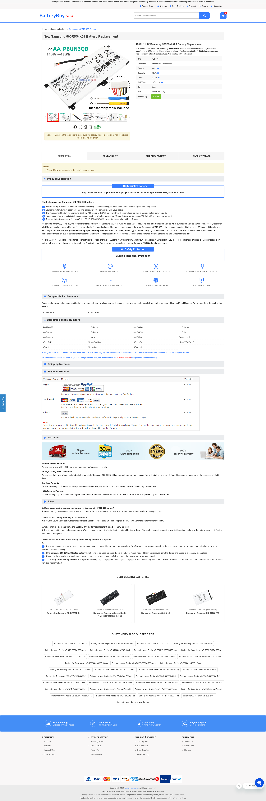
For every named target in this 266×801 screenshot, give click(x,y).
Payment (192, 6)
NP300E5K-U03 (94, 342)
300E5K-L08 (47, 332)
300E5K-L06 (184, 327)
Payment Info (142, 745)
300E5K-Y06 (138, 332)
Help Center (189, 745)
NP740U (46, 347)
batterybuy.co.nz (131, 788)
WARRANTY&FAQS (201, 156)
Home (44, 29)
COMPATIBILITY (110, 156)
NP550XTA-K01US (186, 342)
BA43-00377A (184, 337)
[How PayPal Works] (171, 779)
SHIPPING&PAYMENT (156, 156)
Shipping (163, 6)
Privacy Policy (49, 754)
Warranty (47, 745)
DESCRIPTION (64, 156)
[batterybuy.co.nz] (60, 17)
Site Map (187, 750)
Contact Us (188, 741)
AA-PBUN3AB (94, 312)
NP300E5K (47, 342)
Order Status (95, 745)
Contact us (217, 6)
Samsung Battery (58, 29)
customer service (124, 357)
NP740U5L (138, 347)
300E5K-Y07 (184, 332)
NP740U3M (92, 347)
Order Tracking (178, 6)
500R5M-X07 (48, 337)
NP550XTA (138, 342)
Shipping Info (142, 741)
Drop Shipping (143, 750)
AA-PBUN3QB (48, 312)
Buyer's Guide (147, 6)
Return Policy (95, 750)
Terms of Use (49, 750)
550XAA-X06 (139, 337)
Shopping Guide (96, 741)
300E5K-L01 (93, 327)
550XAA (91, 337)
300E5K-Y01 (93, 332)
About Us (47, 741)
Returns (205, 6)
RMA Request (96, 754)
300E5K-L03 (138, 327)
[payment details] (121, 431)
